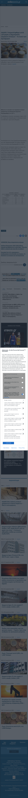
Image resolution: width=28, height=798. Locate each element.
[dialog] (14, 399)
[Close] (25, 350)
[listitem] (14, 375)
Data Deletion (6, 447)
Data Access (14, 447)
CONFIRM (8, 443)
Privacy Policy (22, 447)
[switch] (23, 377)
